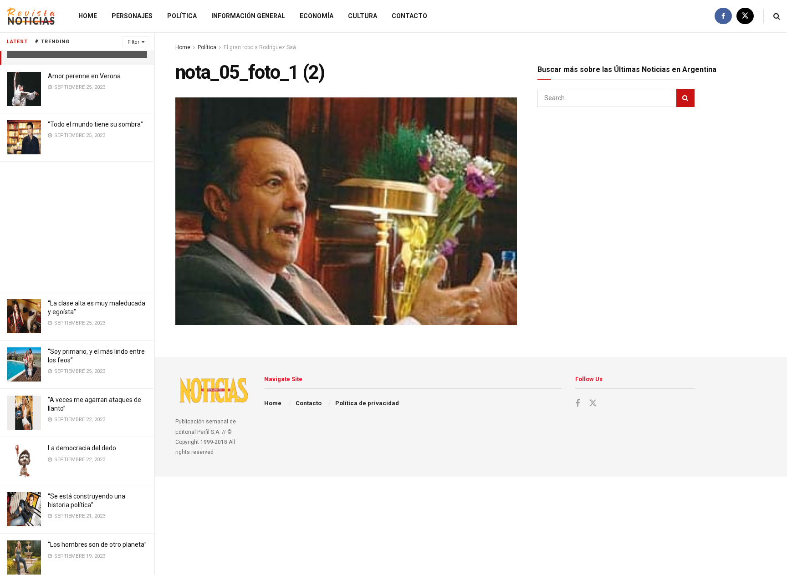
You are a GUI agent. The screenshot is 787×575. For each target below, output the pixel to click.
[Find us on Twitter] (745, 16)
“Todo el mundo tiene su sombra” (95, 124)
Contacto (409, 16)
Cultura (362, 16)
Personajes (132, 16)
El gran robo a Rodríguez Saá (260, 47)
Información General (248, 16)
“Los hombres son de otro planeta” (97, 544)
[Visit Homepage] (31, 16)
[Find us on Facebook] (723, 16)
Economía (316, 16)
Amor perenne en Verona (84, 76)
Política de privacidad (367, 403)
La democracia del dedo (82, 448)
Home (87, 16)
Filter (133, 42)
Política (182, 16)
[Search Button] (776, 16)
